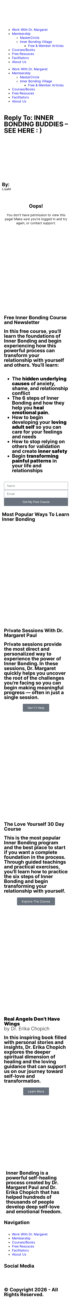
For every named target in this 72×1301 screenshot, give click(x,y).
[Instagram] (42, 1277)
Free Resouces (23, 54)
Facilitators (20, 58)
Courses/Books (23, 50)
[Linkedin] (31, 1277)
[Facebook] (9, 1277)
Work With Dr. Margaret (30, 30)
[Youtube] (20, 1277)
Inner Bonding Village (36, 42)
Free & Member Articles (46, 46)
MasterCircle (29, 38)
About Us (19, 62)
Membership (21, 34)
